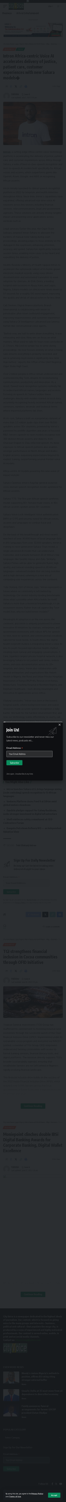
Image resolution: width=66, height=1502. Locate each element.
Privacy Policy (37, 1494)
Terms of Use (15, 1496)
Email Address (14, 748)
